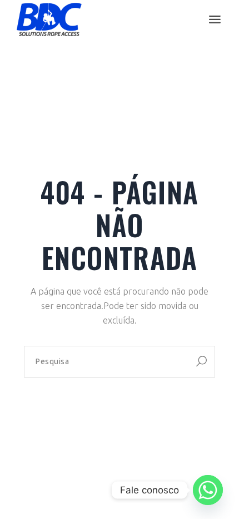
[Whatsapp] (208, 490)
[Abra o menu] (214, 19)
